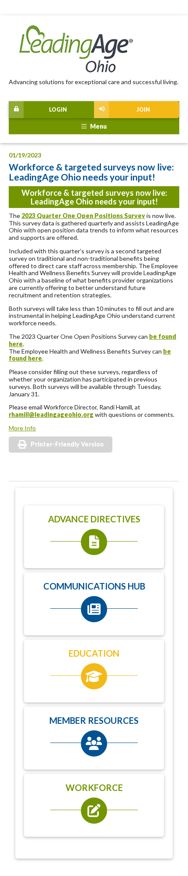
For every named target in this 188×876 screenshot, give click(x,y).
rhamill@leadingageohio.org (51, 414)
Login (58, 109)
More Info (22, 428)
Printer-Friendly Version (67, 444)
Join (143, 109)
